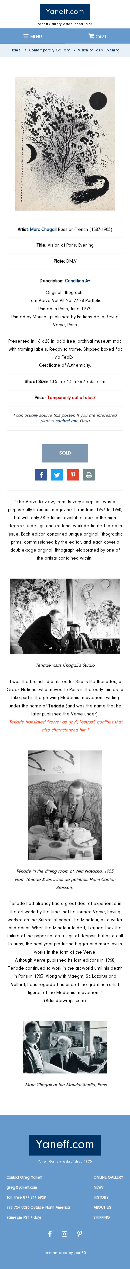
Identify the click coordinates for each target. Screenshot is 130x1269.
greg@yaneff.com (22, 1188)
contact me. (66, 421)
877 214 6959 (34, 1198)
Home (15, 50)
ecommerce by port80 (65, 1253)
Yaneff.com (65, 12)
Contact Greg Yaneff (24, 1178)
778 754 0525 (18, 1208)
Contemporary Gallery (49, 50)
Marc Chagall (43, 230)
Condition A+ (77, 281)
